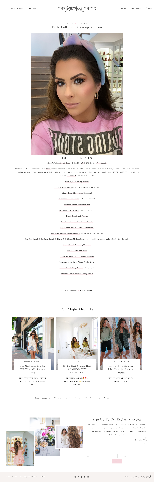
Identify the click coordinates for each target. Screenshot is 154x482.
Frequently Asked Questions (29, 477)
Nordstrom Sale (110, 397)
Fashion (20, 8)
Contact (14, 477)
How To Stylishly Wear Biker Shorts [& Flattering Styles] (121, 369)
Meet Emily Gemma (127, 8)
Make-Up (70, 23)
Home (35, 8)
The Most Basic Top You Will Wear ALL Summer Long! (32, 369)
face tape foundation (63, 187)
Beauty (12, 8)
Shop (42, 8)
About (8, 477)
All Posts (57, 397)
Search (139, 8)
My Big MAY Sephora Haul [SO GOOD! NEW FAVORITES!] (77, 369)
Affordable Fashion (32, 362)
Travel (28, 8)
